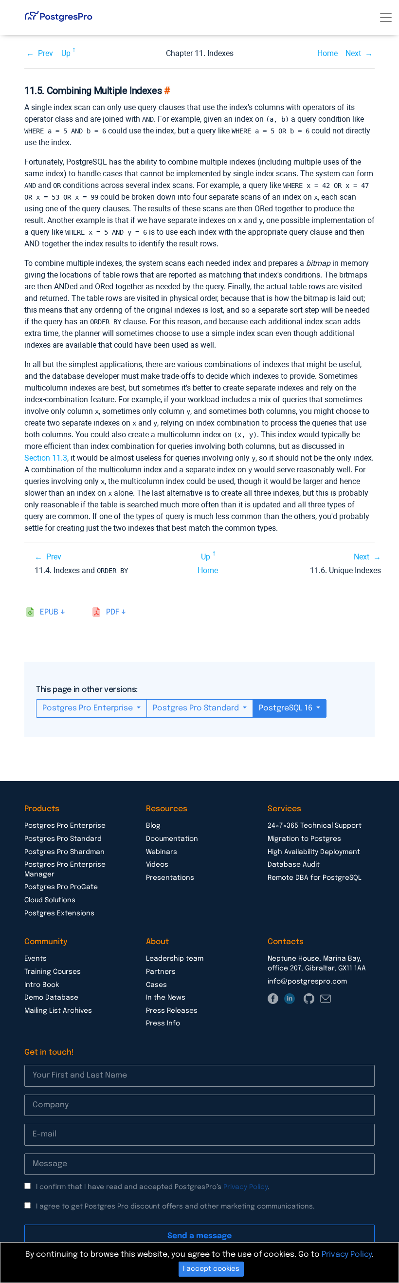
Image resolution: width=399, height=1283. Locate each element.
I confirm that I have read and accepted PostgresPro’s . (153, 1187)
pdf (112, 612)
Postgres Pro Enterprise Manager (65, 869)
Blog (153, 825)
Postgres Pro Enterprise (88, 708)
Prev (45, 53)
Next (353, 53)
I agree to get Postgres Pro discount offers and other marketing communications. (175, 1206)
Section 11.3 (45, 458)
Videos (157, 864)
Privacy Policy (245, 1187)
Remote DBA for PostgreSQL (315, 877)
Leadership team (174, 958)
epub (49, 612)
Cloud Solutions (49, 900)
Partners (161, 971)
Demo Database (51, 997)
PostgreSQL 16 (286, 708)
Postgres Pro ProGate (61, 887)
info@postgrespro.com (307, 981)
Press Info (163, 1023)
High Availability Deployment (314, 852)
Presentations (170, 877)
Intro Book (41, 985)
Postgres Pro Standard (197, 708)
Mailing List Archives (58, 1010)
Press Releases (172, 1010)
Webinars (161, 852)
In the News (165, 997)
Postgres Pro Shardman (64, 852)
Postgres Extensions (59, 913)
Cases (156, 985)
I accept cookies (211, 1268)
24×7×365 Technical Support (315, 825)
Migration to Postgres (304, 839)
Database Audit (294, 864)
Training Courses (52, 971)
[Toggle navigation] (386, 17)
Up (66, 53)
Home (327, 53)
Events (35, 958)
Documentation (172, 839)
